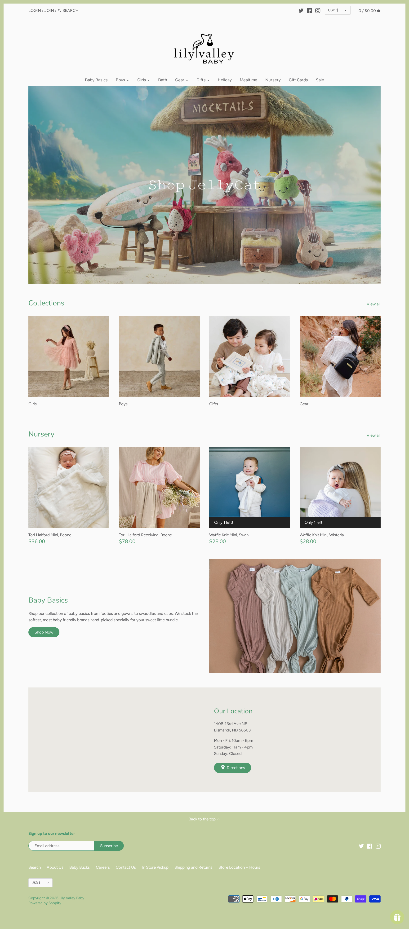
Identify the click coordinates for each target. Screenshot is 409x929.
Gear (304, 403)
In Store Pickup (155, 867)
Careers (103, 867)
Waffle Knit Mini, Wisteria (322, 535)
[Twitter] (300, 10)
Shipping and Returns (193, 867)
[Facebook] (309, 10)
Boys (123, 403)
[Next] (390, 184)
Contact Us (126, 867)
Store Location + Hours (239, 867)
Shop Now (44, 632)
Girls (32, 403)
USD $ (333, 10)
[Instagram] (317, 10)
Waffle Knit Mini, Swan (229, 535)
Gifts (213, 403)
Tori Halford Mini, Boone (49, 535)
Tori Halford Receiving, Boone (145, 535)
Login (34, 10)
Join (49, 10)
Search (34, 867)
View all (374, 304)
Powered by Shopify (44, 903)
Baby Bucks (79, 867)
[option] (204, 185)
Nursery (41, 434)
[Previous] (18, 184)
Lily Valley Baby (71, 898)
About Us (55, 867)
